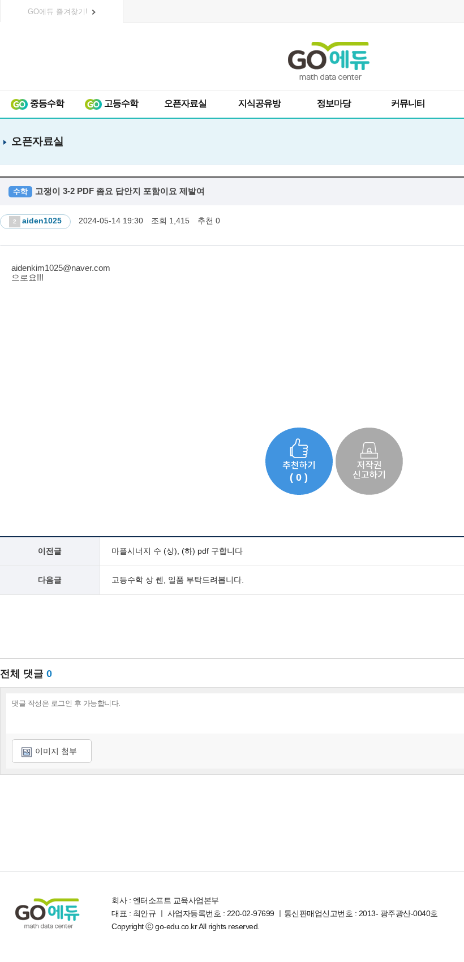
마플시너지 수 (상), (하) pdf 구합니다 (177, 550)
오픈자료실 (185, 103)
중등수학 (46, 103)
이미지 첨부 (56, 751)
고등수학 (120, 103)
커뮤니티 (408, 103)
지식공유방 (259, 103)
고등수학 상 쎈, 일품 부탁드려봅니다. (177, 579)
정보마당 (334, 103)
